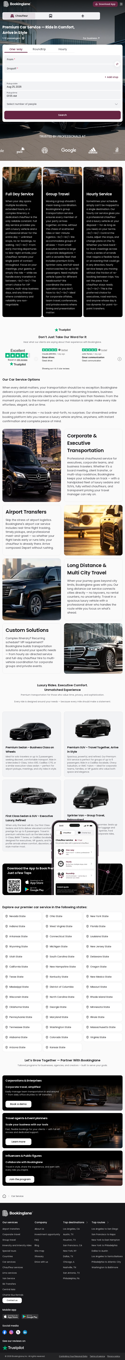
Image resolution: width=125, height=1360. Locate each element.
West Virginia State (61, 926)
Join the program (20, 1179)
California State (18, 966)
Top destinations (73, 1222)
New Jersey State (100, 946)
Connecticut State (61, 936)
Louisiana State (99, 936)
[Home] (4, 1196)
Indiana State (17, 926)
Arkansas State (18, 936)
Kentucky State (59, 977)
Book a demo (18, 1104)
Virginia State (98, 1037)
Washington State (60, 1027)
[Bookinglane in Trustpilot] (13, 1347)
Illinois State (97, 1017)
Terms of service (97, 1356)
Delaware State (99, 956)
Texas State (16, 977)
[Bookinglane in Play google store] (30, 1316)
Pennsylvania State (20, 1017)
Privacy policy (113, 1356)
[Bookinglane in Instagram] (11, 1332)
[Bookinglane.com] (63, 330)
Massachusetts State (103, 1027)
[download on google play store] (34, 889)
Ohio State (56, 916)
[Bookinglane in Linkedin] (25, 1332)
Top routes (98, 1222)
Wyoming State (18, 946)
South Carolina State (62, 956)
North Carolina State (62, 997)
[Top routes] (107, 1222)
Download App (107, 4)
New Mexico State (101, 977)
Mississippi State (19, 987)
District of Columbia (61, 987)
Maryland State (59, 1017)
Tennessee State (19, 1027)
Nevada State (17, 916)
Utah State (15, 956)
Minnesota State (100, 1007)
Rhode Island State (101, 997)
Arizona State (17, 1047)
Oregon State (98, 966)
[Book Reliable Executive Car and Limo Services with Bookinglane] (17, 4)
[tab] (19, 16)
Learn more (18, 1141)
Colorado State (59, 1037)
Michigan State (59, 946)
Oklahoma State (19, 1007)
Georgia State (58, 1007)
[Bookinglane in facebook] (4, 1332)
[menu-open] (121, 4)
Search (62, 115)
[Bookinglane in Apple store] (10, 1316)
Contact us (12, 1300)
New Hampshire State (63, 966)
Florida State (97, 926)
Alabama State (18, 1037)
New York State (99, 916)
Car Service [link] (17, 1196)
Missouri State (98, 987)
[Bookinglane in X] (18, 1332)
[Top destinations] (87, 1222)
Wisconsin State (18, 997)
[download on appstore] (34, 882)
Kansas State (57, 1047)
